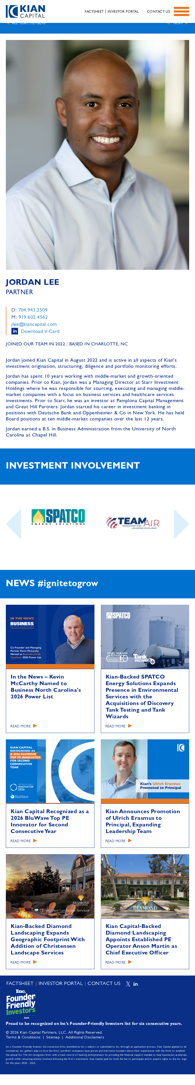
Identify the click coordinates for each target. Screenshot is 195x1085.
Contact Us (158, 12)
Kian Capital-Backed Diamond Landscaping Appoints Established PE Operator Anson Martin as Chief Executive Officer (141, 940)
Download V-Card (40, 331)
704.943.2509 (33, 310)
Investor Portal (123, 12)
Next (178, 23)
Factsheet (94, 12)
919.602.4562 (33, 317)
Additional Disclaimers (85, 1037)
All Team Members (28, 23)
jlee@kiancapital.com (34, 324)
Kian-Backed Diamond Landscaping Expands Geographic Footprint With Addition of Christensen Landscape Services (48, 940)
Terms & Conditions (23, 1037)
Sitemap (53, 1037)
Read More (20, 726)
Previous (13, 537)
